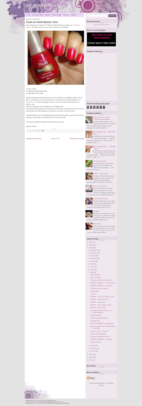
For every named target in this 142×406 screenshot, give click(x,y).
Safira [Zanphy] (95, 274)
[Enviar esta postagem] (42, 130)
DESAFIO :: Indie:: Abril (97, 302)
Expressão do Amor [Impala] (99, 288)
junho (92, 266)
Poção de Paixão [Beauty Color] (42, 22)
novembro (94, 253)
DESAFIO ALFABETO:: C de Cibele (101, 339)
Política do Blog (56, 15)
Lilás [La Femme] (95, 342)
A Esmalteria (96, 211)
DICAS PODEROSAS (42, 5)
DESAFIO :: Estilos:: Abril (98, 307)
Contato (47, 15)
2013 (91, 354)
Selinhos (73, 15)
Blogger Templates (30, 402)
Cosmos (92, 294)
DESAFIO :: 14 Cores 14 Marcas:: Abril (102, 296)
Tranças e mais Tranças (99, 186)
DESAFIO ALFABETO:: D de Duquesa (102, 323)
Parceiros (66, 15)
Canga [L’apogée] (95, 315)
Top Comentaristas (98, 24)
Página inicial (55, 138)
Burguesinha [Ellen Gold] (99, 198)
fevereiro (94, 348)
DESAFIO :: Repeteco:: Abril (99, 299)
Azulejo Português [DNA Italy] (99, 318)
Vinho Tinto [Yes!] (95, 277)
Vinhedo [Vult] (96, 223)
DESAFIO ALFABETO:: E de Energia (101, 285)
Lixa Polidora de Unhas (99, 161)
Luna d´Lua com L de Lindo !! (99, 331)
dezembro (94, 250)
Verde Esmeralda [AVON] (98, 334)
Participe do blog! (37, 15)
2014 (91, 248)
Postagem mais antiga (76, 138)
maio (92, 269)
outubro (93, 255)
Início (28, 15)
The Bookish (59, 402)
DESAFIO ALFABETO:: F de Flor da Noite (103, 283)
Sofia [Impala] (94, 291)
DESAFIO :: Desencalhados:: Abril (100, 305)
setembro (94, 258)
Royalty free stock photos (37, 403)
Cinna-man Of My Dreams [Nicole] (100, 280)
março (93, 345)
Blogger (101, 385)
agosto (93, 261)
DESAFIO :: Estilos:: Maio (100, 173)
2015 (91, 245)
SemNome (106, 24)
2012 (91, 357)
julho (92, 264)
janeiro (93, 351)
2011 (90, 360)
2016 (91, 242)
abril (92, 272)
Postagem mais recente (33, 138)
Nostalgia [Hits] (95, 321)
